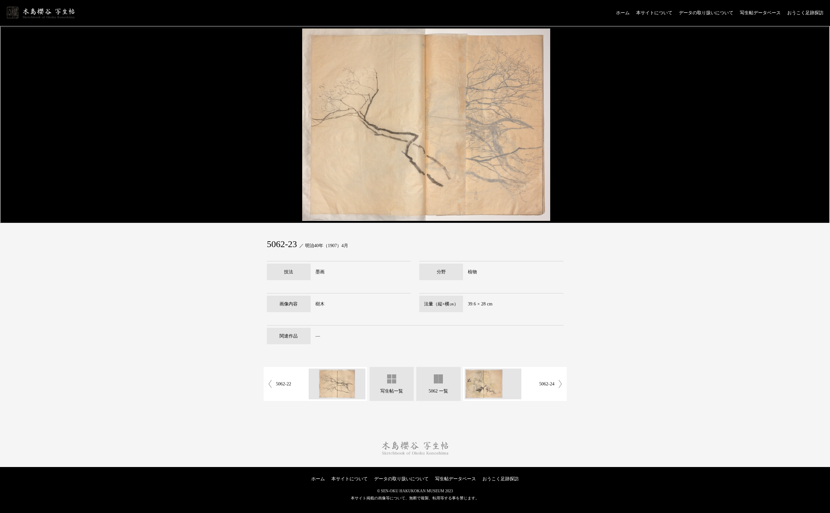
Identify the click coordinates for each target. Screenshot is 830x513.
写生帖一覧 (391, 391)
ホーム (623, 13)
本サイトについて (654, 13)
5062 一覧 (438, 391)
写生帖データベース (760, 13)
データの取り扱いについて (706, 13)
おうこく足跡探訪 (805, 13)
